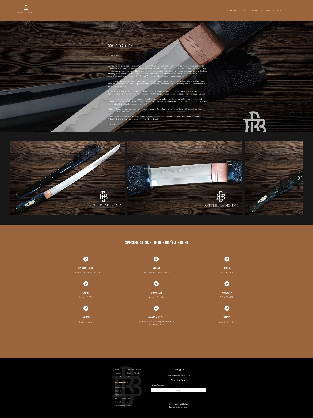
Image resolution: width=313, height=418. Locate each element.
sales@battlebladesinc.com (178, 375)
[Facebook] (184, 369)
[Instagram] (180, 369)
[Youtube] (176, 369)
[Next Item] (299, 178)
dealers (157, 119)
